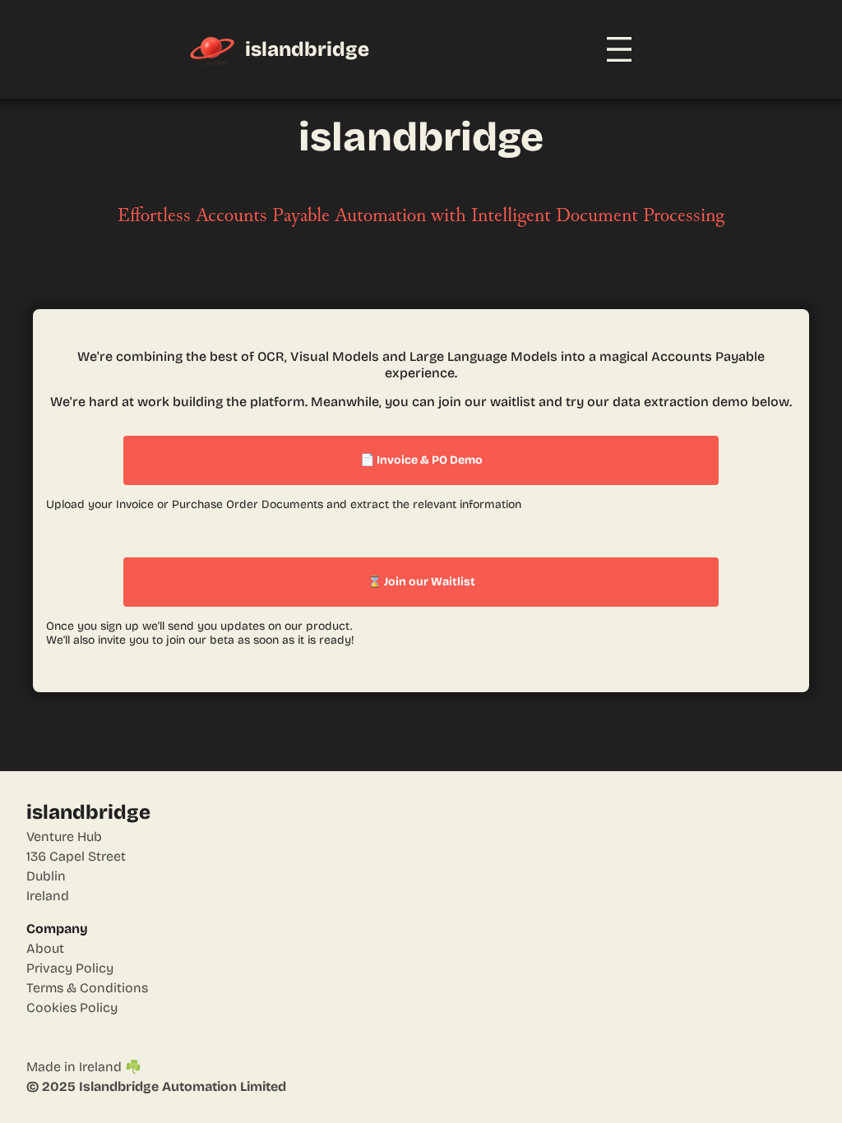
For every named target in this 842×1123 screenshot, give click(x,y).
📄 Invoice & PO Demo (421, 460)
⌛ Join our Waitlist (421, 582)
